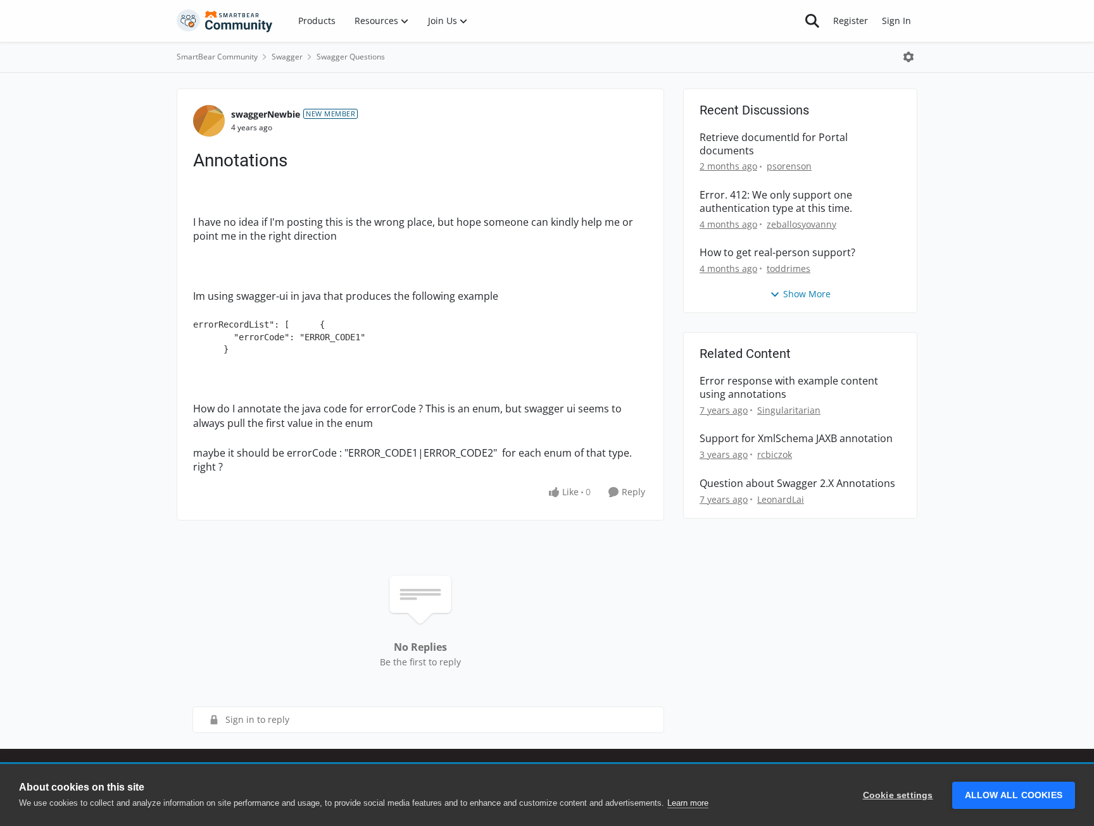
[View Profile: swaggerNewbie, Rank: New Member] (209, 121)
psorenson (789, 166)
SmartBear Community (217, 56)
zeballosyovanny (801, 224)
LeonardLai (780, 499)
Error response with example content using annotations (789, 387)
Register (850, 21)
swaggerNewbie (265, 114)
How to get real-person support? (777, 252)
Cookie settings (898, 795)
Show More (807, 294)
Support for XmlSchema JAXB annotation (796, 438)
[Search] (812, 20)
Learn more (687, 803)
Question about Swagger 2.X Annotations (797, 483)
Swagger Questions (351, 56)
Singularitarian (788, 410)
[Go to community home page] (225, 20)
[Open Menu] (908, 57)
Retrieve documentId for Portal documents (774, 144)
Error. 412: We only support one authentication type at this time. (776, 201)
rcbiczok (774, 454)
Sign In (896, 21)
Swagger (287, 56)
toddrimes (788, 268)
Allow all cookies (1013, 795)
